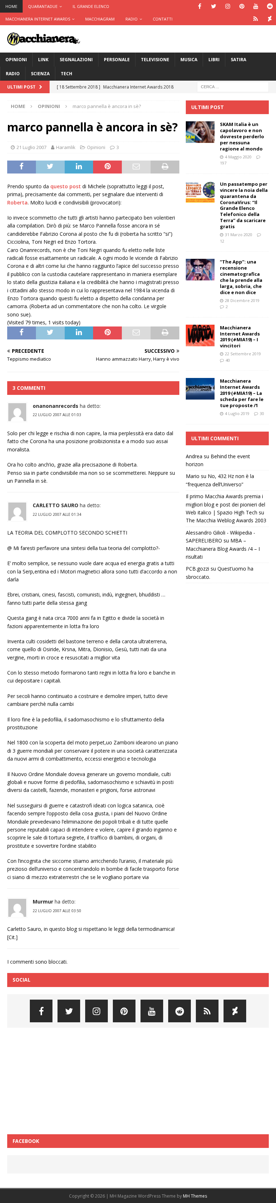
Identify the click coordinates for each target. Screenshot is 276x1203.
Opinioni (16, 60)
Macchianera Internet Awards (37, 19)
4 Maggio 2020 (238, 156)
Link (43, 60)
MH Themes (195, 1196)
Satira (238, 60)
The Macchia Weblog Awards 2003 (226, 520)
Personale (117, 60)
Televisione (155, 60)
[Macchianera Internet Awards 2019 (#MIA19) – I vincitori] (200, 335)
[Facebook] (199, 6)
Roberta (17, 202)
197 (223, 163)
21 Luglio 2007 (31, 147)
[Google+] (255, 19)
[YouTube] (255, 6)
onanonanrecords (55, 405)
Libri (214, 60)
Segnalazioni (76, 60)
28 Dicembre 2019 (242, 300)
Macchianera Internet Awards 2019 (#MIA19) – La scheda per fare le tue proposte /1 (241, 393)
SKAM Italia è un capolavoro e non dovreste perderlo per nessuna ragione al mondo (242, 136)
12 (222, 241)
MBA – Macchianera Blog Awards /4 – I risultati (223, 548)
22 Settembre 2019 (243, 353)
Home (11, 6)
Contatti (162, 19)
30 (262, 413)
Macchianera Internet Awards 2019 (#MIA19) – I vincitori (240, 336)
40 (228, 360)
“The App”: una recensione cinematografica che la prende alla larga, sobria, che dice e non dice (241, 276)
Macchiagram (100, 19)
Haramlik (65, 147)
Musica (188, 60)
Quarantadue (43, 6)
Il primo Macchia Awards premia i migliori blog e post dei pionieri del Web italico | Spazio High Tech (225, 504)
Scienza (40, 74)
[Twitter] (213, 6)
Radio (131, 19)
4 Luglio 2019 (237, 413)
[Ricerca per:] (233, 86)
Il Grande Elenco (91, 6)
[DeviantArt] (269, 19)
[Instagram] (227, 6)
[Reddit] (269, 6)
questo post (65, 186)
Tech (66, 74)
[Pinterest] (241, 6)
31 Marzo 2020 (238, 234)
